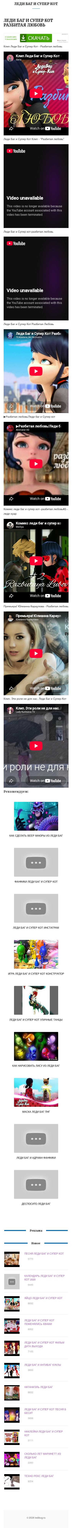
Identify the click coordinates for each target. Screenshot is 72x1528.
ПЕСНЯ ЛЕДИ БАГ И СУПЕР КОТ (44, 1253)
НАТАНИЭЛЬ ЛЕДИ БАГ (38, 1387)
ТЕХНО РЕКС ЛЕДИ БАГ (39, 1476)
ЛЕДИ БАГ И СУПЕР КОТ (36, 4)
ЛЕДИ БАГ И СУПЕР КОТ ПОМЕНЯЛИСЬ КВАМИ (39, 1322)
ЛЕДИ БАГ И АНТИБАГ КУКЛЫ (42, 1365)
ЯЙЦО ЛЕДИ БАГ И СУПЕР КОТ (43, 1298)
